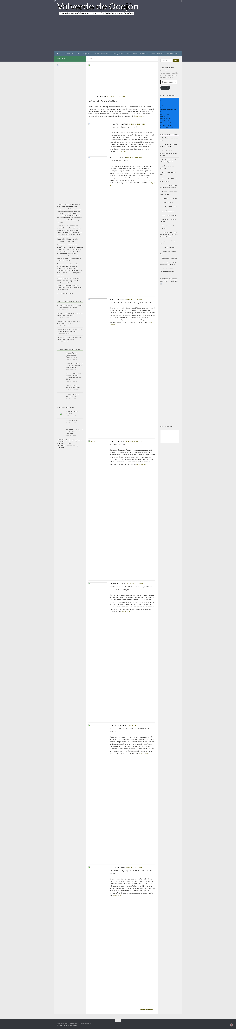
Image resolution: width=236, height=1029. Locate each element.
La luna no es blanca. (103, 100)
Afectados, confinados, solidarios (168, 221)
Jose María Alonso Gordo (116, 97)
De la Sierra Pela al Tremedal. (167, 227)
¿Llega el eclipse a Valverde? (123, 127)
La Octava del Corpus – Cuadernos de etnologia (168, 263)
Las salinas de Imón (168, 211)
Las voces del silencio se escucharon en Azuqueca (168, 186)
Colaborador (131, 725)
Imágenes (86, 54)
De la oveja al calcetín (169, 215)
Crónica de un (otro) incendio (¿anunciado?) (130, 302)
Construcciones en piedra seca (169, 139)
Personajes (105, 54)
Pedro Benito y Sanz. (119, 160)
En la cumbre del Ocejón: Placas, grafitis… (169, 180)
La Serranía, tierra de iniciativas (167, 167)
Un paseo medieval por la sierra (169, 242)
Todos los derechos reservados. (67, 1025)
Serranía (96, 54)
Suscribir (165, 88)
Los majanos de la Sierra (169, 207)
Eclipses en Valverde (119, 444)
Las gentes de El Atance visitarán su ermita (168, 146)
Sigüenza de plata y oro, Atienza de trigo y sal (168, 161)
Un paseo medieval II (168, 247)
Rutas (78, 54)
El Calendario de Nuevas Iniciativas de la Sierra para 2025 (74, 442)
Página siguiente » (147, 1009)
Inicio (58, 54)
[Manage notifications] (231, 1024)
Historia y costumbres (140, 54)
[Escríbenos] (82, 59)
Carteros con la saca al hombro (168, 253)
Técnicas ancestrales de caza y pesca (168, 193)
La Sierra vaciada (167, 202)
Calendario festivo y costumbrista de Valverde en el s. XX (169, 153)
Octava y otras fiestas (158, 54)
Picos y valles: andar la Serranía (168, 174)
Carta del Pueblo (68, 54)
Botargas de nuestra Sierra (170, 258)
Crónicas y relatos (117, 54)
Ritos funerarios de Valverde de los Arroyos (167, 270)
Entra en (65, 293)
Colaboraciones (172, 54)
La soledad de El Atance (169, 198)
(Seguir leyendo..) (139, 116)
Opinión (128, 54)
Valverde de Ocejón (97, 6)
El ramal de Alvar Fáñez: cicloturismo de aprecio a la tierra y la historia (169, 235)
